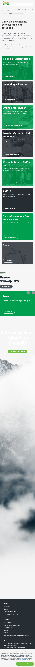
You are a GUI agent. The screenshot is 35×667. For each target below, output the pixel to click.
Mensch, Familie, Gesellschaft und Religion (16, 635)
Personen (7, 607)
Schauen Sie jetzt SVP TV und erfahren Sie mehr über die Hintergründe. (16, 195)
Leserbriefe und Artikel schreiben (16, 135)
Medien (6, 630)
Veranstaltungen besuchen (14, 183)
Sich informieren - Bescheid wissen (16, 218)
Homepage (4, 13)
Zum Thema (8, 312)
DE (2, 10)
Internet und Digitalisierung (12, 625)
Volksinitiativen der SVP (11, 614)
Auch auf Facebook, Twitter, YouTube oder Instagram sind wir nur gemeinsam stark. (15, 112)
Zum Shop (8, 261)
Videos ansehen (10, 208)
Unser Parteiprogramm (17, 351)
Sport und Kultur (8, 627)
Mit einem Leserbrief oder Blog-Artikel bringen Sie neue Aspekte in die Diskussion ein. (17, 141)
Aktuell (6, 609)
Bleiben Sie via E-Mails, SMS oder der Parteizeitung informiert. (17, 224)
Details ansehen (25, 659)
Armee (6, 296)
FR (5, 10)
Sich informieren (10, 237)
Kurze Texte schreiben (12, 154)
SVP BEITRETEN (10, 100)
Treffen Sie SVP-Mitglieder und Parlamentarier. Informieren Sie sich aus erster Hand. (16, 169)
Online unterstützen (14, 107)
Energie (6, 632)
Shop (6, 245)
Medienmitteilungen (10, 612)
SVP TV (7, 190)
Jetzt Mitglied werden (15, 84)
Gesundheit (7, 623)
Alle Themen (6, 286)
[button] (28, 292)
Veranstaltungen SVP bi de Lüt (17, 164)
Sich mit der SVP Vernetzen (14, 125)
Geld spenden (9, 76)
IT (8, 10)
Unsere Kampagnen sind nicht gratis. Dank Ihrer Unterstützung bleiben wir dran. (16, 63)
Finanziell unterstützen (16, 58)
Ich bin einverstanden (25, 664)
